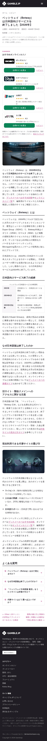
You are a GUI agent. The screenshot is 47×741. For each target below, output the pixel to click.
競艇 (4, 683)
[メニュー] (42, 3)
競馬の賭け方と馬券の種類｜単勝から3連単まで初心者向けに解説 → (35, 617)
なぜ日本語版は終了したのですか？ (23, 581)
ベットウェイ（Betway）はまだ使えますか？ (23, 572)
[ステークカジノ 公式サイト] (9, 78)
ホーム (4, 13)
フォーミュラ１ (8, 679)
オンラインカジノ (9, 665)
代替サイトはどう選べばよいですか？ (22, 601)
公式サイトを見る (19, 70)
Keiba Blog (6, 686)
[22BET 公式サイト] (9, 96)
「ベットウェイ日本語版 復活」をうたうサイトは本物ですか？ (23, 590)
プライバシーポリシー (11, 704)
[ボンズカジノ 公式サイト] (9, 61)
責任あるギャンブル (10, 711)
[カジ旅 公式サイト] (9, 116)
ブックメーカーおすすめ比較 (19, 197)
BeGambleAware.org (32, 734)
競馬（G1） (7, 672)
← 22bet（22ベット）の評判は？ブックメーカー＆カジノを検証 (11, 617)
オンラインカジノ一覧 (22, 525)
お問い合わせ (7, 701)
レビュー (12, 13)
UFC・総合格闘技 (9, 676)
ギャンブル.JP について (11, 697)
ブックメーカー (8, 669)
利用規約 (6, 708)
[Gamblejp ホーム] (11, 4)
